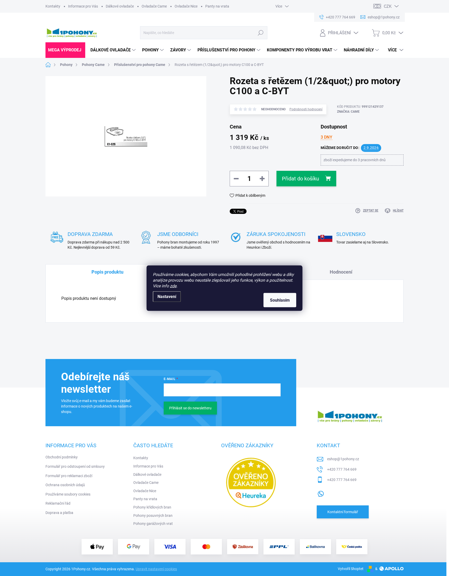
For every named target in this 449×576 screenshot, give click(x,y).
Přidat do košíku (300, 178)
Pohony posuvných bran (153, 515)
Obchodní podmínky (61, 457)
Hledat (260, 33)
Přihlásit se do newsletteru (190, 408)
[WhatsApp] (321, 493)
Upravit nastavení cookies (156, 569)
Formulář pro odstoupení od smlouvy (75, 466)
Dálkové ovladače (120, 6)
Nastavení (166, 296)
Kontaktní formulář (342, 512)
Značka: (348, 111)
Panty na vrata (217, 6)
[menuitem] (65, 50)
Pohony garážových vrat (153, 523)
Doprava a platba (59, 513)
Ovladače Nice (186, 6)
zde (173, 285)
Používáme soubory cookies (67, 494)
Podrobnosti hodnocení (305, 109)
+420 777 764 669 (341, 469)
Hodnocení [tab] (341, 272)
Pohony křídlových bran (152, 507)
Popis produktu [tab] (107, 272)
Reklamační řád (57, 503)
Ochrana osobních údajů (65, 485)
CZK (388, 6)
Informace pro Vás (83, 6)
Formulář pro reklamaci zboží (68, 476)
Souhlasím (280, 299)
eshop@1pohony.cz (343, 459)
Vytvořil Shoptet (351, 569)
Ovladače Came (154, 6)
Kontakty (52, 6)
